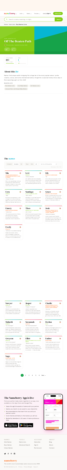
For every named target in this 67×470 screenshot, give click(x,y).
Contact (52, 448)
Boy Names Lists (10, 86)
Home (6, 24)
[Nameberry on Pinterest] (11, 453)
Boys (27, 164)
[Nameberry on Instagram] (14, 453)
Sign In (49, 13)
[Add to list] (20, 173)
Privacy (20, 467)
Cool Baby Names (22, 86)
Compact (9, 164)
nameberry (10, 460)
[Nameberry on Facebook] (8, 453)
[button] (33, 165)
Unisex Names (8, 448)
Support (36, 467)
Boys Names (8, 445)
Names (13, 13)
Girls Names (8, 442)
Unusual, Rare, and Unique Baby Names (16, 89)
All (21, 164)
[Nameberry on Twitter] (5, 453)
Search (59, 19)
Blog (50, 442)
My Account (38, 448)
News (28, 13)
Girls (32, 164)
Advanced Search (24, 445)
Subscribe (58, 13)
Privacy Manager (28, 467)
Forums (36, 13)
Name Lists (22, 442)
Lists (21, 13)
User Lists (12, 24)
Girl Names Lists (35, 86)
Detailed (16, 164)
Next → (44, 375)
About (51, 445)
